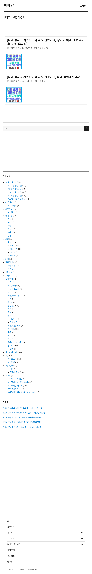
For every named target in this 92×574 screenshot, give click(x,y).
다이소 (10, 292)
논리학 (10, 212)
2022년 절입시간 (15, 189)
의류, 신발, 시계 (14, 326)
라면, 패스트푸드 (14, 296)
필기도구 (11, 346)
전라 (9, 229)
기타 (7, 259)
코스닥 (12, 252)
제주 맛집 (11, 269)
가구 (9, 282)
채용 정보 (9, 366)
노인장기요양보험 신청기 (18, 382)
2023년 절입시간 (15, 192)
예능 (7, 356)
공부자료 (8, 209)
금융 (7, 239)
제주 (9, 232)
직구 (9, 336)
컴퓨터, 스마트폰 (14, 342)
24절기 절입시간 (12, 182)
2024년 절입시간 (15, 196)
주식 (9, 242)
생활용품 (11, 306)
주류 (9, 332)
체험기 (8, 376)
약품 (9, 309)
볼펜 (12, 349)
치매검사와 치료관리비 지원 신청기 (22, 392)
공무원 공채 (14, 372)
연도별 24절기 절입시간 (17, 199)
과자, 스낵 (12, 286)
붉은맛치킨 (14, 48)
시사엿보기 (9, 276)
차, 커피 (11, 339)
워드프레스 (12, 206)
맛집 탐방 (9, 262)
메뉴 (84, 6)
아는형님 (11, 362)
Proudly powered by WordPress (25, 569)
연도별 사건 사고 (12, 352)
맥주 (9, 299)
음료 (9, 312)
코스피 (12, 256)
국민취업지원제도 (15, 379)
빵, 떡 (10, 302)
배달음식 (13, 319)
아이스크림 (14, 289)
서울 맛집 (11, 266)
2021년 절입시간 (15, 186)
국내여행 (8, 216)
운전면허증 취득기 (15, 386)
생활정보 (8, 272)
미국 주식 (14, 249)
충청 (9, 236)
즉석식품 (13, 322)
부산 (9, 222)
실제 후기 (9, 279)
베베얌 (9, 5)
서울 (9, 226)
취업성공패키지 (14, 389)
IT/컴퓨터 (9, 202)
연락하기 (10, 527)
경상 (9, 219)
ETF (11, 246)
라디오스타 (12, 359)
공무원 (10, 369)
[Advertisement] (46, 28)
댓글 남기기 (44, 48)
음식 (9, 316)
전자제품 (11, 329)
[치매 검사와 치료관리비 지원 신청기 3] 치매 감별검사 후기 (44, 77)
